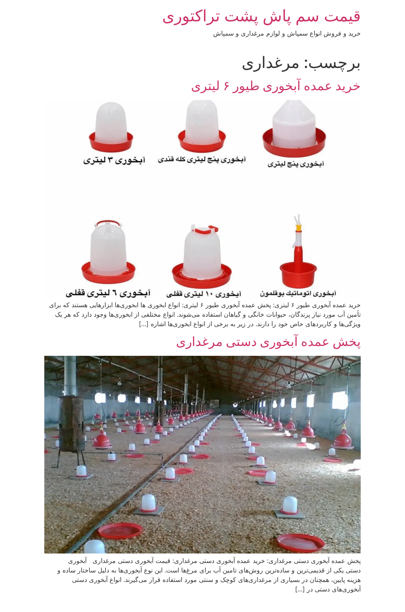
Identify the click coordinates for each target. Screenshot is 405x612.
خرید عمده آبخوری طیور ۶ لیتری (276, 85)
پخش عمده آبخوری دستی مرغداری (268, 341)
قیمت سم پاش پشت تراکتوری (261, 15)
